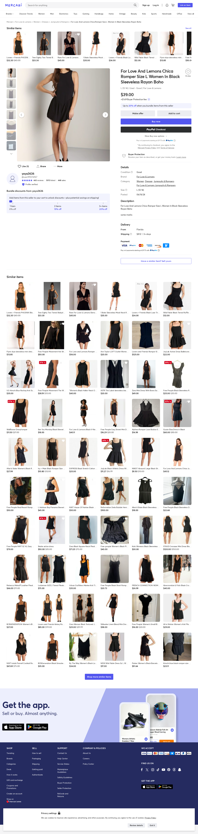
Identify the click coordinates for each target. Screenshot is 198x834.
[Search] (135, 5)
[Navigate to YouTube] (163, 769)
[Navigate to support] (143, 753)
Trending (10, 753)
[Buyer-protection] (149, 99)
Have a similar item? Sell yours (156, 261)
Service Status (63, 764)
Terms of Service (167, 147)
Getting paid (37, 769)
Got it (152, 825)
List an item (185, 5)
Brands (10, 758)
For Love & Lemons (23, 22)
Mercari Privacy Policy (147, 147)
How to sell (36, 753)
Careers (86, 758)
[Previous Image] (21, 115)
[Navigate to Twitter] (147, 769)
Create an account (14, 793)
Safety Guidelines (64, 777)
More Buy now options (154, 136)
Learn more (181, 157)
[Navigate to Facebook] (142, 769)
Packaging (36, 758)
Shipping (35, 764)
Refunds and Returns (62, 795)
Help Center (62, 758)
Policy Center (88, 764)
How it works (12, 774)
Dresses (45, 22)
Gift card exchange (15, 780)
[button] (167, 5)
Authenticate (37, 774)
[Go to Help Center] (132, 172)
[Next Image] (105, 115)
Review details (136, 825)
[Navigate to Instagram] (152, 769)
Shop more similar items (99, 676)
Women (36, 22)
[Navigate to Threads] (174, 769)
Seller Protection (64, 788)
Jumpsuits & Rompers (60, 22)
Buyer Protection (64, 782)
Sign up (146, 5)
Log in (156, 5)
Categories (11, 764)
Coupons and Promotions (12, 786)
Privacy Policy (150, 817)
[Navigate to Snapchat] (179, 769)
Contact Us (62, 753)
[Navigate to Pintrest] (168, 769)
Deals (9, 769)
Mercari (10, 22)
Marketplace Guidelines (62, 770)
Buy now (156, 121)
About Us (87, 753)
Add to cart (174, 113)
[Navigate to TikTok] (158, 769)
